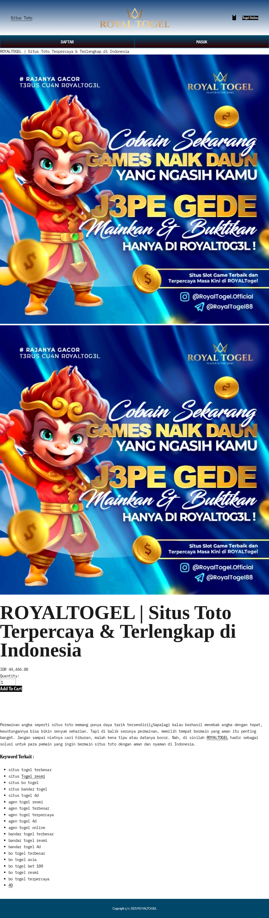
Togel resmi (33, 776)
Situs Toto (21, 17)
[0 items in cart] (234, 17)
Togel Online (250, 18)
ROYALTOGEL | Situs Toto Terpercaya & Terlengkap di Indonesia (64, 51)
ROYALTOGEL (217, 737)
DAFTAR (67, 41)
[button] (11, 689)
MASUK (201, 41)
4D (10, 885)
